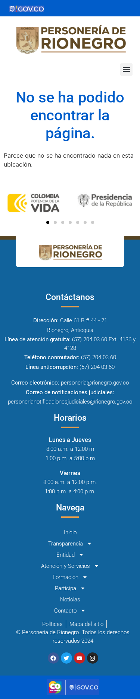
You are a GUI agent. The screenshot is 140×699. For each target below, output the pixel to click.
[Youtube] (79, 658)
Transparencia (65, 543)
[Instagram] (92, 658)
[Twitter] (66, 658)
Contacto (65, 610)
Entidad (65, 554)
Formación (65, 577)
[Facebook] (53, 658)
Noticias (70, 599)
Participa (65, 588)
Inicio (70, 532)
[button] (126, 69)
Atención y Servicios (65, 566)
